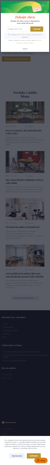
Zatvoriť (25, 48)
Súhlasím (34, 456)
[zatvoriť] (46, 4)
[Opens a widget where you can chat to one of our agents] (41, 461)
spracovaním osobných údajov (27, 34)
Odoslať (36, 29)
